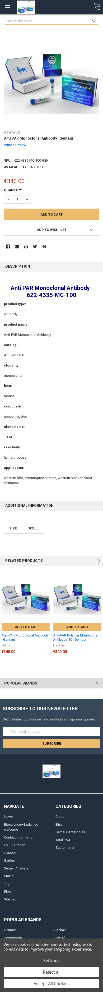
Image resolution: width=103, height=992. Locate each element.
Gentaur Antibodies (70, 832)
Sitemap (10, 899)
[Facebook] (8, 246)
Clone (59, 817)
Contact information (19, 837)
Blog (7, 891)
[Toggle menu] (7, 7)
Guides (9, 860)
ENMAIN (10, 853)
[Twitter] (35, 246)
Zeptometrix (64, 848)
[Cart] (97, 7)
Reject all (51, 972)
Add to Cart (26, 627)
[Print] (26, 246)
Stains (8, 876)
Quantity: (13, 190)
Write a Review (15, 145)
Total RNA (63, 840)
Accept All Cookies (52, 983)
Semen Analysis (16, 868)
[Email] (17, 246)
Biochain (60, 930)
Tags (7, 884)
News (8, 817)
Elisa (59, 824)
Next (98, 561)
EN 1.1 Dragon (15, 845)
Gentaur (10, 930)
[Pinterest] (44, 246)
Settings (51, 960)
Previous (88, 561)
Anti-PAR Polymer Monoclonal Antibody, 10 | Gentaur (75, 637)
